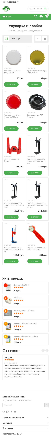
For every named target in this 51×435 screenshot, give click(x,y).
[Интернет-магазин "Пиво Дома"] (6, 9)
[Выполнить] (46, 405)
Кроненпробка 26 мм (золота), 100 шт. (37, 72)
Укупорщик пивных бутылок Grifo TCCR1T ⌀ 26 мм (36, 161)
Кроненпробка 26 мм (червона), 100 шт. (12, 116)
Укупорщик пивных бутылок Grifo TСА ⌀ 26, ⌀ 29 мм (13, 249)
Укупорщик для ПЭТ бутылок (35, 116)
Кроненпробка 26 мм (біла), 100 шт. (12, 72)
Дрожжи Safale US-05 (21, 285)
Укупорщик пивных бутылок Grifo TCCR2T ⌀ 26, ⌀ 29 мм (14, 205)
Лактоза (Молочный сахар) (24, 310)
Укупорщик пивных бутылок (11, 160)
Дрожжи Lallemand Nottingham (26, 336)
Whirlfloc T (17, 298)
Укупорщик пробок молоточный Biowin (36, 248)
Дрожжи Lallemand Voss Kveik (25, 323)
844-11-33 (9, 2)
